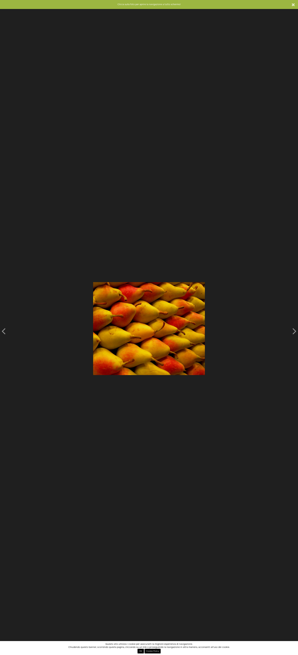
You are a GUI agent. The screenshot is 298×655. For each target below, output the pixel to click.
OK (140, 651)
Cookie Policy (152, 651)
